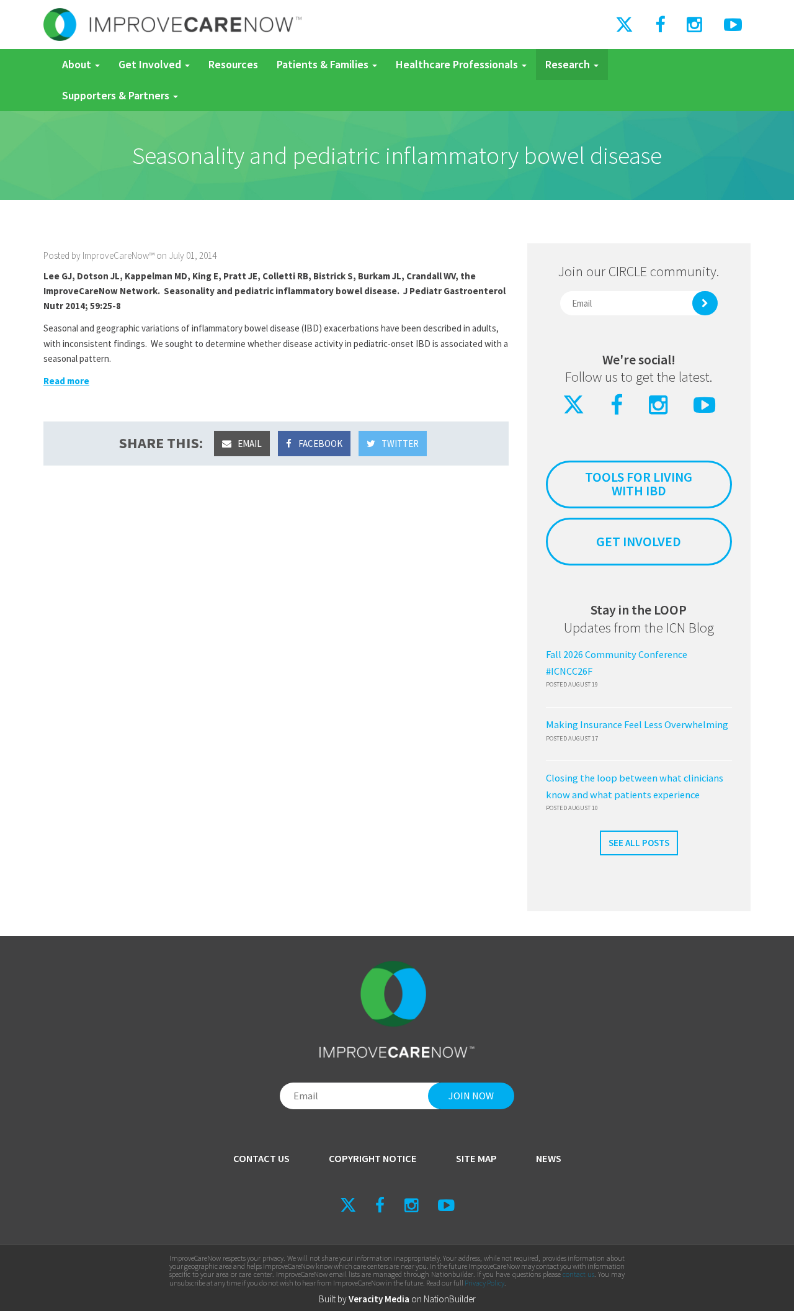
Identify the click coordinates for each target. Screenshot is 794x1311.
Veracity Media (379, 1299)
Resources (233, 64)
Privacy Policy (484, 1282)
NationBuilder (450, 1299)
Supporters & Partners (117, 95)
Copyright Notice (373, 1158)
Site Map (476, 1158)
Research (568, 64)
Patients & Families (324, 64)
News (548, 1158)
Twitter (399, 443)
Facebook (319, 443)
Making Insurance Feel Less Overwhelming (637, 724)
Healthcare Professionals (458, 64)
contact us (578, 1274)
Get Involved (151, 64)
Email (249, 443)
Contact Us (261, 1158)
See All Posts (639, 843)
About (78, 64)
